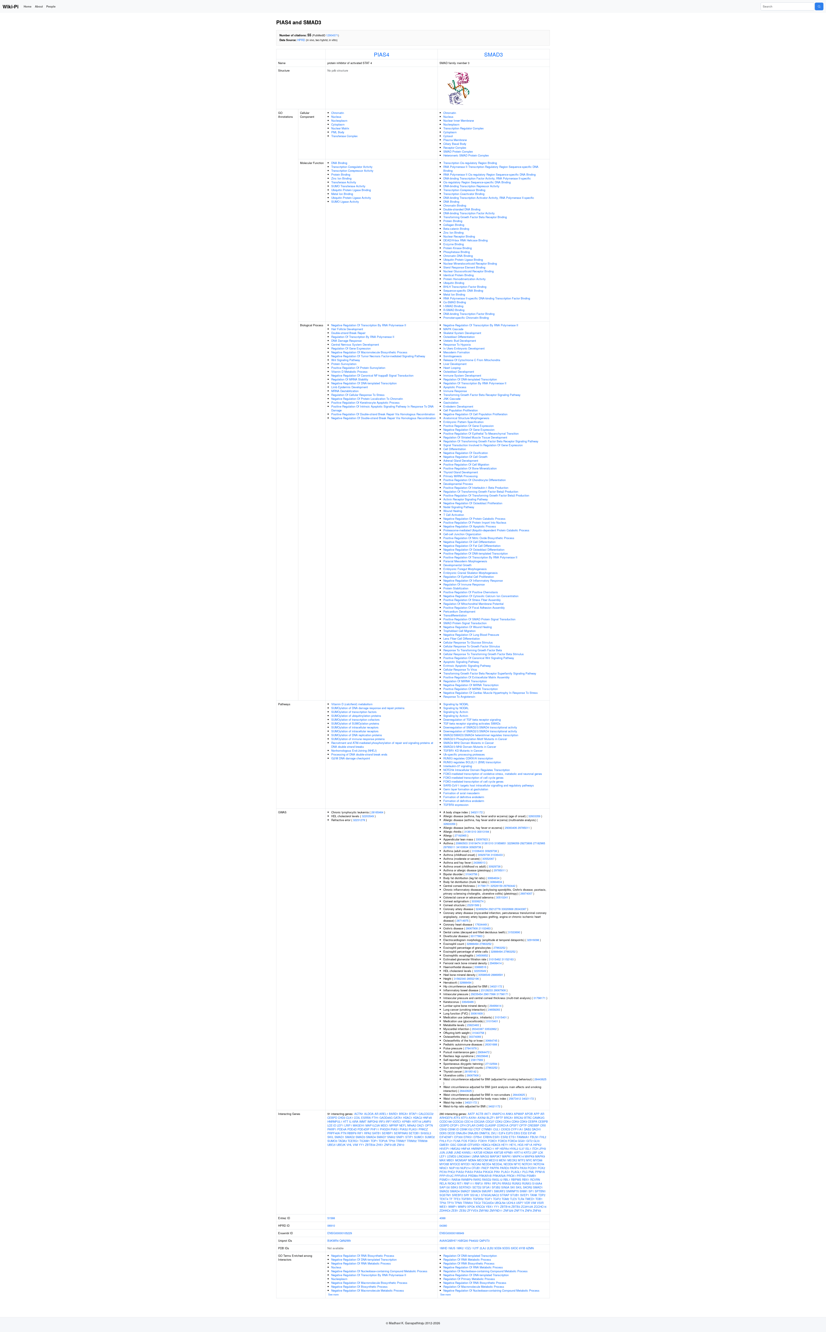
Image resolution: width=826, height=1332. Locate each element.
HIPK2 (537, 1145)
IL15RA (353, 1121)
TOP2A (383, 1141)
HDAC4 (485, 1145)
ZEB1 (454, 1210)
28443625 (540, 1079)
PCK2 (541, 1168)
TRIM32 (412, 1141)
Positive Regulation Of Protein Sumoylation (358, 368)
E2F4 (502, 1133)
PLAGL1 (516, 1172)
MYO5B (444, 1164)
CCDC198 (445, 1121)
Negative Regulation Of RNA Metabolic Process (361, 1263)
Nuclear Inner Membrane (458, 120)
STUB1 (514, 1195)
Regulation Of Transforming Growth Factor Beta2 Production (480, 491)
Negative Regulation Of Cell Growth (465, 457)
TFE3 (456, 1199)
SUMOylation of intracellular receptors (355, 727)
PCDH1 (532, 1168)
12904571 (332, 35)
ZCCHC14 (540, 1207)
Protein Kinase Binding (457, 248)
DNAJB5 (473, 1133)
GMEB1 (444, 1145)
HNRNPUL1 (334, 1121)
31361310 (470, 831)
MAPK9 (540, 1156)
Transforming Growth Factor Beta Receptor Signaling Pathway (482, 395)
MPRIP (393, 1125)
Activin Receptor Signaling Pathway (465, 499)
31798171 (484, 886)
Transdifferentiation (455, 615)
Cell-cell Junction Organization (462, 534)
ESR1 (496, 1137)
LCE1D (331, 1125)
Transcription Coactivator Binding (463, 194)
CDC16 (468, 1121)
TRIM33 (468, 1203)
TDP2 (541, 1195)
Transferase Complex (344, 136)
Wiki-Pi (10, 6)
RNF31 (479, 1183)
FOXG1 (472, 1141)
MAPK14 (518, 1156)
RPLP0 (496, 1183)
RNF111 (469, 1183)
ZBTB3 (515, 1207)
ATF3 (464, 1118)
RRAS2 (506, 1183)
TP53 (391, 1141)
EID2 (524, 1133)
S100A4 (537, 1183)
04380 (443, 1225)
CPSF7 (513, 1125)
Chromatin (337, 113)
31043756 (471, 874)
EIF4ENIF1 (446, 1137)
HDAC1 (407, 1118)
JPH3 (542, 1149)
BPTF (499, 1118)
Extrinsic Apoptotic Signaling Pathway (467, 666)
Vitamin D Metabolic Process (349, 371)
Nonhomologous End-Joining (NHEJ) (354, 750)
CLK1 (349, 1118)
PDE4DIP (364, 1129)
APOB (529, 1114)
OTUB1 (476, 1168)
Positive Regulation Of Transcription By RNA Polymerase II (480, 557)
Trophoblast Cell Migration (459, 631)
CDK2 (498, 1121)
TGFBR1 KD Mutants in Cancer (462, 750)
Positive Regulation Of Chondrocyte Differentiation (474, 480)
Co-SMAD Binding (454, 302)
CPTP (523, 1125)
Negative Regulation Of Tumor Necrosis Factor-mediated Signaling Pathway (378, 356)
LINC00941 (464, 1156)
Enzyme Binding (453, 244)
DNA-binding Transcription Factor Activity (469, 213)
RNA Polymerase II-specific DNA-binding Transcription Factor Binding (486, 298)
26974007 (526, 893)
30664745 (491, 1040)
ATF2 (456, 1118)
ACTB (479, 1114)
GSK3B (462, 1145)
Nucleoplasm (339, 120)
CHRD (480, 1125)
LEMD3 (451, 1156)
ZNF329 (508, 1210)
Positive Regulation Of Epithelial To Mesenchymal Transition (481, 433)
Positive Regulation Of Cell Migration (466, 464)
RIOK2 (452, 1183)
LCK (540, 1152)
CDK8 (515, 1121)
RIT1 (460, 1183)
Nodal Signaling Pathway (458, 507)
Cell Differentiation (454, 449)
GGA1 (521, 1141)
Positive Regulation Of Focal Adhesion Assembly (474, 607)
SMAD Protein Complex (458, 151)
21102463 (485, 928)
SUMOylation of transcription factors (354, 712)
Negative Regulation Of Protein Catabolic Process (474, 519)
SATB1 (376, 1133)
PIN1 (497, 1172)
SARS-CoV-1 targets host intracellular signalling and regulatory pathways (488, 785)
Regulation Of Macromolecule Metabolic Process (473, 1286)
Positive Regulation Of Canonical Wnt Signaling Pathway (478, 658)
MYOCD (455, 1164)
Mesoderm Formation (456, 352)
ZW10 (400, 1145)
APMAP (519, 1114)
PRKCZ (423, 1129)
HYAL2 (514, 1149)
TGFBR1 (466, 1199)
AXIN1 (472, 1118)
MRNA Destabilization (345, 391)
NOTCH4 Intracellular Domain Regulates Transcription (476, 770)
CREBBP (533, 1125)
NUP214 (465, 1168)
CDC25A (479, 1121)
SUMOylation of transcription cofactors (355, 719)
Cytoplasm (338, 124)
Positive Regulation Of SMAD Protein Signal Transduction (479, 619)
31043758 (478, 1033)
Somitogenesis (452, 356)
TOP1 (374, 1141)
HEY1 (505, 1145)
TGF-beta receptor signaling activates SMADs (472, 723)
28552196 (473, 978)
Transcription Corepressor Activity (352, 171)
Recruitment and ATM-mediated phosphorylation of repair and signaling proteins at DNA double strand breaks (382, 745)
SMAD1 (339, 1137)
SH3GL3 (426, 1133)
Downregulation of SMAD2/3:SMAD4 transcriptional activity (480, 727)
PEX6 (443, 1172)
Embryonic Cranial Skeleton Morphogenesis (470, 573)
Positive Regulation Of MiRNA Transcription (470, 689)
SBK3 (454, 1187)
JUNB (449, 1152)
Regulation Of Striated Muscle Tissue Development (475, 437)
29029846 (482, 1056)
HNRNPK (477, 1149)
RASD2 (486, 1179)
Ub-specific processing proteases (464, 754)
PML (531, 1172)
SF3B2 (496, 1187)
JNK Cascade (452, 399)
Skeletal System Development (462, 333)
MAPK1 (507, 1156)
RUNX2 (516, 1183)
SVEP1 (524, 1195)
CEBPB (543, 1121)
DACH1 (536, 1129)
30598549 (484, 975)
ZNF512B (390, 1145)
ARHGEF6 (446, 1118)
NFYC (517, 1164)
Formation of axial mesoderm (461, 793)
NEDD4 (486, 1164)
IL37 (521, 1149)
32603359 (534, 816)
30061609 (477, 1013)
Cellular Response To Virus (460, 669)
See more (333, 1294)
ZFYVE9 (472, 1210)
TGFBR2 (478, 1199)
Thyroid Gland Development (460, 472)
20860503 (462, 843)
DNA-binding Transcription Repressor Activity (471, 186)
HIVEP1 (444, 1149)
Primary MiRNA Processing (460, 476)
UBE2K (341, 1145)
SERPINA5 (401, 1133)
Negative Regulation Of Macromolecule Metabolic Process (367, 1290)
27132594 (491, 1064)
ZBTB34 (370, 1145)
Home (27, 6)
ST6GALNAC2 (490, 1195)
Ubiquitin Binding (453, 283)
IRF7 (389, 1121)
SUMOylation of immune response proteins (358, 739)
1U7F (475, 1248)
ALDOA (369, 1114)
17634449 (481, 924)
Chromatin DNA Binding (458, 256)
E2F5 (509, 1133)
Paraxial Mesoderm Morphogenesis (465, 561)
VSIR (540, 1203)
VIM (355, 1145)
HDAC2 (417, 1118)
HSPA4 (504, 1149)
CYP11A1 (517, 1129)
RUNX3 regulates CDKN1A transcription (468, 758)
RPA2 (367, 1133)
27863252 (485, 944)
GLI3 (536, 1141)
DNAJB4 (461, 1133)
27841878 (471, 1048)
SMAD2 (350, 1137)
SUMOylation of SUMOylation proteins (355, 723)
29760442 (509, 886)
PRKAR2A (499, 1176)
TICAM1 (364, 1141)
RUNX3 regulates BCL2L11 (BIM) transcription (472, 762)
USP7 (519, 1203)
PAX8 (523, 1168)
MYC (529, 1160)
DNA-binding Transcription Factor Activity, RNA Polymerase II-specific (487, 178)
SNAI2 (391, 1137)
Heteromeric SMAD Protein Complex (466, 155)
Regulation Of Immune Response (464, 584)
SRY (466, 1195)
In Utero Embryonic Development (464, 348)
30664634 (493, 878)
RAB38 (456, 1179)
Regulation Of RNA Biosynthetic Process (469, 1263)
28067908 (472, 928)
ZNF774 (519, 1210)
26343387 (520, 909)
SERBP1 (387, 1133)
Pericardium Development (459, 611)
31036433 (478, 851)
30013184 (483, 831)
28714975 (462, 920)
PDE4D (352, 1129)
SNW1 (524, 1191)
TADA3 (342, 1141)
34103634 (462, 847)
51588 (331, 1218)
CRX (543, 1125)
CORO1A (503, 1125)
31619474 (474, 843)
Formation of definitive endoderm (463, 797)
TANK (533, 1195)
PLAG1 (413, 1129)
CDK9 (523, 1121)
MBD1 (450, 1160)
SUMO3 (332, 1141)
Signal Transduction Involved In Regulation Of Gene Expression (483, 445)
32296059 (513, 843)
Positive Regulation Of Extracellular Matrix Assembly (476, 677)
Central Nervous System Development (355, 344)
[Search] (819, 6)
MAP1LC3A (372, 1125)
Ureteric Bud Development (459, 341)
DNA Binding (339, 163)
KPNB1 (406, 1121)
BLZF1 (491, 1118)
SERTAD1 (465, 1187)
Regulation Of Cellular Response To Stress (358, 395)
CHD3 (341, 1118)
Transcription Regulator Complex (463, 128)
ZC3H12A (527, 1207)
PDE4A (342, 1129)
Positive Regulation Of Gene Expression (468, 426)
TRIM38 (422, 1141)
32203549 (368, 816)
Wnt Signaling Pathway (345, 360)
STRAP (504, 1195)
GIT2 (529, 1141)
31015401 (501, 1017)
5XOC (514, 1248)
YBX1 (489, 1207)
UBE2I (331, 1145)
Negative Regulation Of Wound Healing (467, 627)
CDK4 (507, 1121)
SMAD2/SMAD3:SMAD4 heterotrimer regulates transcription (480, 735)
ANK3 (509, 1114)
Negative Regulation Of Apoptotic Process (469, 526)
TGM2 (505, 1199)
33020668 (507, 909)
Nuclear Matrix (340, 128)
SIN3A (505, 1187)
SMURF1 (487, 1191)
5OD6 (497, 1248)
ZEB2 (462, 1210)
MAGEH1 (359, 1125)
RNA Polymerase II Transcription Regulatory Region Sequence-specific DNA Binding (490, 169)
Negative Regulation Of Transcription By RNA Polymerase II (368, 325)
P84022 (473, 1240)
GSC (453, 1145)
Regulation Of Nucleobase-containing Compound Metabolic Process (485, 1271)
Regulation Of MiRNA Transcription (465, 681)
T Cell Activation (453, 515)
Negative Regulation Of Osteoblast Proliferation (472, 503)
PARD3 (504, 1168)
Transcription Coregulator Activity (352, 167)
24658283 (494, 1009)
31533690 (514, 932)
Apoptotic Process (454, 387)
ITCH (535, 1149)
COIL (357, 1118)
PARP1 (331, 1129)
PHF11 (374, 1129)
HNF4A (427, 1118)
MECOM (482, 1160)
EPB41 (477, 1137)
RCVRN (535, 1179)
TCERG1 (353, 1141)
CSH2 (443, 1129)
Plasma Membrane (455, 140)
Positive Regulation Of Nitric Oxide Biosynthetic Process (478, 538)
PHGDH (385, 1129)
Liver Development (455, 364)
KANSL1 (467, 1152)
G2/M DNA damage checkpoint (350, 758)
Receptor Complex (454, 148)
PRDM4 (473, 1176)
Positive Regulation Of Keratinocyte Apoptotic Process (365, 402)
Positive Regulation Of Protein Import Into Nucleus (474, 522)
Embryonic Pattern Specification (463, 422)
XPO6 (471, 1207)
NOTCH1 (527, 1164)
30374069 (475, 1037)
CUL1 (496, 1129)
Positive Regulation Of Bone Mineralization (470, 468)
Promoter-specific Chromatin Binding (466, 318)
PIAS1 (395, 1129)
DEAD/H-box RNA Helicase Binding (465, 240)
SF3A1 (486, 1187)
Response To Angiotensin (459, 696)
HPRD (301, 40)
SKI (512, 1187)
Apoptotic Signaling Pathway (461, 662)
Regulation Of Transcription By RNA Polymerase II (362, 337)
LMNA (475, 1156)
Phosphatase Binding (456, 252)
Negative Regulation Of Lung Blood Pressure (471, 635)
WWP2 (462, 1207)
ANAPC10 (498, 1114)
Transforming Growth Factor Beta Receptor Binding (475, 217)
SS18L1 (475, 1195)
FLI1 (450, 1141)
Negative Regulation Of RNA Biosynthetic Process (362, 1256)
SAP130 (444, 1187)
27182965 (461, 835)
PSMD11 (445, 1179)
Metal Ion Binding (342, 194)
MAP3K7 (495, 1156)
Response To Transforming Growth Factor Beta (472, 650)
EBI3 (517, 1133)
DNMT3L (484, 1133)
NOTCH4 (538, 1164)
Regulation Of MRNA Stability (349, 379)
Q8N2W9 (345, 1240)
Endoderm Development (458, 406)
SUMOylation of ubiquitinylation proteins (356, 716)
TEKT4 (443, 1199)
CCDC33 (458, 1121)
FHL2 (542, 1137)
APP (536, 1114)
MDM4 (472, 1160)
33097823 (482, 839)
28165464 (377, 812)
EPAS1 (468, 1137)
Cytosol (448, 136)
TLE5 (513, 1199)
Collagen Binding (453, 225)
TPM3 (458, 1203)
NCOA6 (476, 1164)
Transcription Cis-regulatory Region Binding (470, 163)
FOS (464, 1141)
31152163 (508, 959)
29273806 (526, 843)
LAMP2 (426, 1121)
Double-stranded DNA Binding (461, 209)
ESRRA (366, 1118)
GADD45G (386, 1118)
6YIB (522, 1248)
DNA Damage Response (346, 341)
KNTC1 (397, 1121)
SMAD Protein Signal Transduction (465, 623)
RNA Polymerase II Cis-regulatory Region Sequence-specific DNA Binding (489, 174)
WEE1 (443, 1207)
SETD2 (476, 1187)
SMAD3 (493, 54)
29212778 (495, 909)
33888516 (480, 967)
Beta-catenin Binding (456, 229)
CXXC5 (505, 1129)
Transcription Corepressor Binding (464, 190)
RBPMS (516, 1179)
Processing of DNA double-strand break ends (359, 754)
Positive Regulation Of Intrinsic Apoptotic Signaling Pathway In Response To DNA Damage (382, 408)
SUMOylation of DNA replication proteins (356, 735)
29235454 (477, 994)
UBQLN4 (500, 1203)
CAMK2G (538, 1118)
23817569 (477, 1060)
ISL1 (528, 1149)
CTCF (477, 1129)
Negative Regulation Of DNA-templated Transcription (364, 383)
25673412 (515, 1098)
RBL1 (506, 1179)
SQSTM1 (445, 1195)
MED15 (493, 1160)
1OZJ (467, 1248)
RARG (477, 1179)
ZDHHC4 (444, 1210)
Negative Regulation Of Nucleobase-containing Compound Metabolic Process (379, 1271)
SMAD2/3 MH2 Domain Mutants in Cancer (469, 747)
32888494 (473, 944)
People (50, 6)
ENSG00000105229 (339, 1233)
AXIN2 (482, 1118)
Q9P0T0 (484, 1240)
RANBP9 (466, 1179)
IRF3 (382, 1121)
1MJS (451, 1248)
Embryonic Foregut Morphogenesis (465, 569)
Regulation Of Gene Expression (351, 348)
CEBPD (332, 1118)
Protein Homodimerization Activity (464, 279)
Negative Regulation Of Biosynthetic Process (359, 1286)
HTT (345, 1121)
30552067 (488, 859)
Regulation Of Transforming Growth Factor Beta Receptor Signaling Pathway (490, 441)
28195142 (470, 1071)
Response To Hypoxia (457, 344)
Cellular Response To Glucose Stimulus (468, 642)
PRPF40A (333, 1133)
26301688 (491, 1044)
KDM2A (488, 1152)
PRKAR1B (485, 1176)
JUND (457, 1152)
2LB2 (490, 1248)
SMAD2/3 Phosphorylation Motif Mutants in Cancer (475, 739)
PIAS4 (381, 54)
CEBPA (532, 1121)
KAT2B (478, 1152)
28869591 (497, 975)
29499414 (496, 963)
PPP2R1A (461, 1176)
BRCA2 (518, 1118)
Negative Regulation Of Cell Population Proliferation (475, 414)
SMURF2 (499, 1191)
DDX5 (443, 1133)
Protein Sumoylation (343, 364)
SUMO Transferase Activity (348, 186)
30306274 (478, 901)
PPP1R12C (446, 1176)
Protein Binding (340, 174)
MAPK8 (529, 1156)
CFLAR (470, 1125)
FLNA (457, 1141)
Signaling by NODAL (456, 704)
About (39, 6)
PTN (343, 1133)
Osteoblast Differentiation (459, 337)
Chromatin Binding (454, 205)
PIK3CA (488, 1172)
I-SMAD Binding (453, 306)
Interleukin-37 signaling (457, 766)
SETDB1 (414, 1133)
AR (376, 1114)
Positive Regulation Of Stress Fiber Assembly (472, 600)
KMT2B (498, 1152)
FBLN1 (534, 1137)
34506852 (482, 955)
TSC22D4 (488, 1203)
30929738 (475, 847)
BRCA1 (403, 1114)
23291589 (473, 905)
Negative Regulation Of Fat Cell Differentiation (472, 546)
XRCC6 (480, 1207)
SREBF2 (457, 1195)
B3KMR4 (333, 1240)
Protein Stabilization (455, 588)
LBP (534, 1152)
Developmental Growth (457, 565)
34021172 (477, 812)
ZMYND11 (496, 1210)
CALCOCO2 (426, 1114)
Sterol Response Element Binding (464, 267)
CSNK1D (453, 1129)
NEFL (402, 1125)
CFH (462, 1125)
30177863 (476, 936)
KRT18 (416, 1121)
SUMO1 (419, 1137)
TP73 (450, 1203)
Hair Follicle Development (347, 329)
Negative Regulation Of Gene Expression (469, 430)
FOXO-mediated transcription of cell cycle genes (473, 778)
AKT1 (487, 1114)
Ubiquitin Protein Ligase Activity (351, 198)
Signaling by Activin (455, 712)
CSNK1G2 (466, 1129)
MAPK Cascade (453, 329)
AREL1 (383, 1114)
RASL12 (497, 1179)
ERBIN (487, 1137)
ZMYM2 (484, 1210)
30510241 (502, 897)
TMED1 (530, 1199)
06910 (331, 1225)
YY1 (361, 1145)
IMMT (363, 1121)
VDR (527, 1203)
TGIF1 (488, 1199)
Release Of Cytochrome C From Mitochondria (471, 360)
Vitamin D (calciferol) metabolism (352, 704)
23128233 (487, 990)
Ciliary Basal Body (454, 144)
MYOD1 (466, 1164)
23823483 (473, 1025)
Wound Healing (452, 511)
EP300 (458, 1137)
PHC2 (451, 1172)
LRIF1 (348, 1125)
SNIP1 (400, 1137)
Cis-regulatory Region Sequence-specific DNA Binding (477, 182)
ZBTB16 (505, 1207)
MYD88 (537, 1160)
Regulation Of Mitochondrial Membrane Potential (473, 604)
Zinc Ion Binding (341, 178)
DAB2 (527, 1129)
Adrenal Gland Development (460, 460)
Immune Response (455, 391)
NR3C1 (443, 1168)
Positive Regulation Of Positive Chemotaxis (470, 592)
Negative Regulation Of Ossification (465, 453)
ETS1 (512, 1137)
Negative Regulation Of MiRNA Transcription (471, 685)
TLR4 (521, 1199)
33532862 (491, 1029)
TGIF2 (497, 1199)
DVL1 (494, 1133)
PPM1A (540, 1172)
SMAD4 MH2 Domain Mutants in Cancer (468, 743)
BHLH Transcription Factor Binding (464, 287)
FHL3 (442, 1141)
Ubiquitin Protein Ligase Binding (351, 190)
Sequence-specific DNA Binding (463, 290)
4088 (442, 1218)
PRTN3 (521, 1176)
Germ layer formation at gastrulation (465, 789)
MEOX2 (512, 1160)
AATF (471, 1114)
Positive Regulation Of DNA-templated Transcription (475, 553)
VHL (349, 1145)
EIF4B (532, 1133)
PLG (525, 1172)
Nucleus (336, 117)
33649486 (468, 1002)
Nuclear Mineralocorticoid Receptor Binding (470, 263)
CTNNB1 (486, 1129)
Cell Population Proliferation (460, 410)
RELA (443, 1183)
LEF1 (340, 1125)
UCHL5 (510, 1203)
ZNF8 (528, 1210)
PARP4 (514, 1168)
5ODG (506, 1248)
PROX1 (511, 1176)
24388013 (479, 862)
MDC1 (384, 1125)
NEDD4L (497, 1164)
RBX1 (525, 1179)
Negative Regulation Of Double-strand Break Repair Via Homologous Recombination (383, 418)
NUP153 (454, 1168)
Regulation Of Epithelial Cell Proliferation (468, 577)
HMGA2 (455, 1149)
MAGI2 (484, 1156)
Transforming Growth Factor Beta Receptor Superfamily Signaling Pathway (489, 673)
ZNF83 (537, 1210)
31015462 (495, 959)
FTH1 (375, 1118)
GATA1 (397, 1118)
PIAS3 (469, 1172)
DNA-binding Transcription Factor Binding (469, 314)
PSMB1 (531, 1176)
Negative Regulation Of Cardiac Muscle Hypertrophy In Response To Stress (490, 693)
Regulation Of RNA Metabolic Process (467, 1259)
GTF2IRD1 (474, 1145)
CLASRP (490, 1125)
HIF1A (528, 1145)
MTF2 (521, 1160)
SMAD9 (476, 1191)
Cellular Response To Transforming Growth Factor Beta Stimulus (483, 654)
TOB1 (538, 1199)
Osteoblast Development (458, 371)
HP (497, 1149)
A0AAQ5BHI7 (448, 1240)
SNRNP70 (512, 1191)
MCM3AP (461, 1160)
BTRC (528, 1118)
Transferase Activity (343, 182)
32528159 (496, 886)
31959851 (500, 843)
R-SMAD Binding (453, 310)
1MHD (443, 1248)
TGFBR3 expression (455, 805)
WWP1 (452, 1207)
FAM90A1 (523, 1137)
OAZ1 (420, 1125)
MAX (442, 1160)
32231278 (359, 820)
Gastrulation (450, 402)
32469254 (482, 909)
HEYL (513, 1145)
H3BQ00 (463, 1240)
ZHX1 (379, 1145)
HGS (521, 1145)
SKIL (330, 1137)
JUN (442, 1152)
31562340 (460, 978)
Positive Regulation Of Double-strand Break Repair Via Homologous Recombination (383, 414)
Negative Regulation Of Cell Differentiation (469, 542)
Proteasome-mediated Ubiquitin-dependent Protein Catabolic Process (486, 530)
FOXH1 (482, 1141)
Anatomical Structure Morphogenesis (466, 418)
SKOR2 (527, 1187)
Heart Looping (452, 368)
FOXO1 (492, 1141)
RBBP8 (351, 1133)
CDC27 (489, 1121)
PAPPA (494, 1168)
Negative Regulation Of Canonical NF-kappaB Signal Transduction (372, 375)
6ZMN (530, 1248)
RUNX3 (526, 1183)
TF (451, 1199)
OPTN (429, 1125)
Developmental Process (458, 484)
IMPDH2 (372, 1121)
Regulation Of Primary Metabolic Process (469, 1279)
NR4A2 (411, 1125)
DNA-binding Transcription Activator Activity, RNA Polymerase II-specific (488, 198)
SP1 (531, 1191)
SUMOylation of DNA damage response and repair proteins (368, 708)
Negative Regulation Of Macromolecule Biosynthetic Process (369, 352)
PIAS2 (404, 1129)
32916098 (533, 940)
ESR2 (504, 1137)
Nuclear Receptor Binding (459, 236)
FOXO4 (512, 1141)
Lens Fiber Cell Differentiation (461, 638)
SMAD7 (381, 1137)
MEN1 (503, 1160)
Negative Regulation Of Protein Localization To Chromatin (367, 399)
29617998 (490, 994)
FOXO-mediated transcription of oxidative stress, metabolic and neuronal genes (492, 774)
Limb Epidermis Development (349, 387)
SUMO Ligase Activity (345, 201)
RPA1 (487, 1183)
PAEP (485, 1168)
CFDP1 (454, 1125)
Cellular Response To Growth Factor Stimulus (471, 646)
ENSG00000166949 (451, 1233)
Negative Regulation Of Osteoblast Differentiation (473, 549)
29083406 (511, 828)
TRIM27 (401, 1141)
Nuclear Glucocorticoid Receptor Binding (468, 271)
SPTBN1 (540, 1191)
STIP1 (409, 1137)
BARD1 (393, 1114)
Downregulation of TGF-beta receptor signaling (472, 719)
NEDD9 (508, 1164)
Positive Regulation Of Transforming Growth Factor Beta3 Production (486, 495)
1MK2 (460, 1248)
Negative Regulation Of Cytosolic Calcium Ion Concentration (480, 596)
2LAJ (483, 1248)
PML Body (337, 132)
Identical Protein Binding (458, 275)
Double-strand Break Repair (348, 333)
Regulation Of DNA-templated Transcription (470, 379)
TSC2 (477, 1203)
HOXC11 (489, 1149)
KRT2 (527, 1152)
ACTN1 (358, 1114)
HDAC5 (495, 1145)
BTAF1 (413, 1114)
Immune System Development (462, 375)
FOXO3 (502, 1141)
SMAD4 (371, 1137)
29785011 (524, 828)
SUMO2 (430, 1137)
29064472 (484, 1052)
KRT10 (518, 1152)
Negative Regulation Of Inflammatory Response (473, 580)
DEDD (451, 1133)
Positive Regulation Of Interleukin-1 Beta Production (475, 488)
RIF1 (360, 1133)
